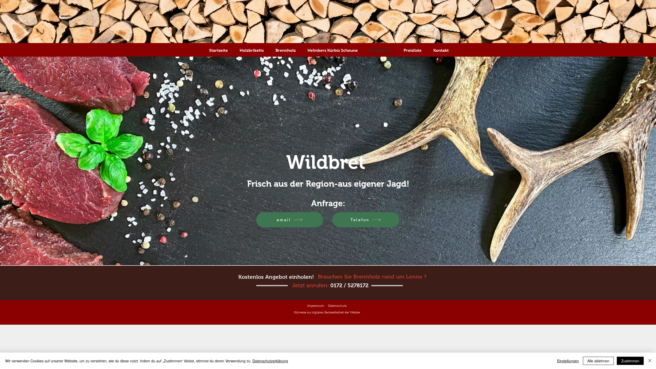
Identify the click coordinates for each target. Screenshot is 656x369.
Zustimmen (630, 360)
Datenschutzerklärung (270, 360)
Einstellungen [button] (568, 360)
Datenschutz (337, 306)
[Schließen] (650, 361)
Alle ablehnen (598, 360)
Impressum (315, 306)
